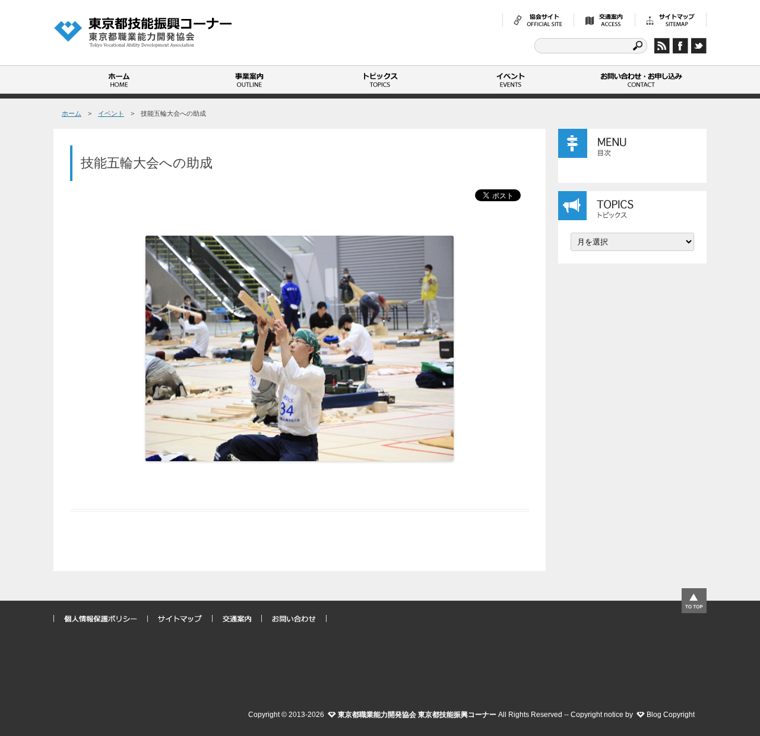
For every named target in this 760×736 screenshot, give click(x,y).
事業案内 (249, 79)
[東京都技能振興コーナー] (142, 32)
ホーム (118, 79)
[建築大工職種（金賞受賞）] (300, 348)
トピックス (380, 79)
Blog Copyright (671, 714)
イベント (510, 79)
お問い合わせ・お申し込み (641, 79)
